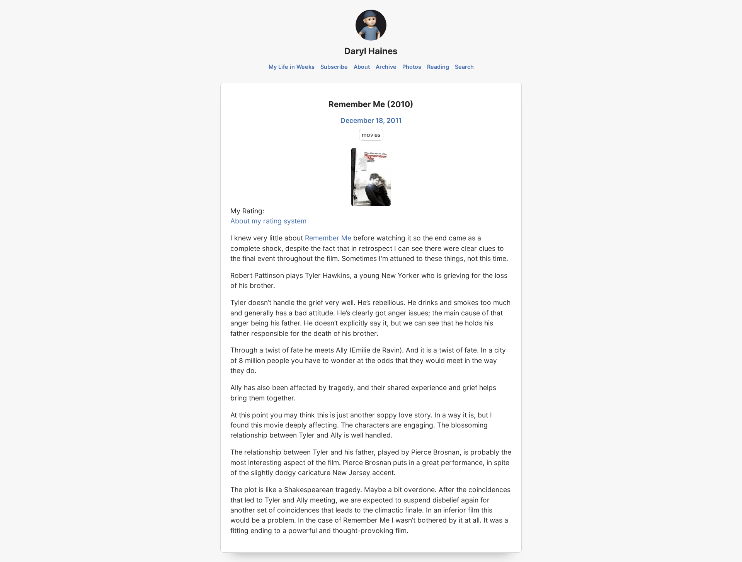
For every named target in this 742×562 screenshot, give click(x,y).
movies (371, 134)
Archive (386, 66)
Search (464, 66)
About (362, 66)
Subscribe (334, 66)
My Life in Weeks (292, 66)
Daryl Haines (371, 51)
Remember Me (328, 238)
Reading (438, 66)
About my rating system (268, 221)
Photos (411, 66)
